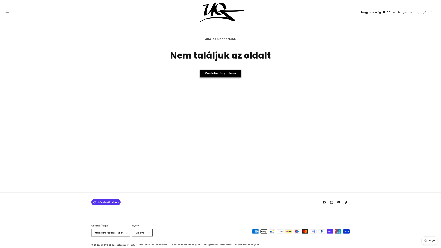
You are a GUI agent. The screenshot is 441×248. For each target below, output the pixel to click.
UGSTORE (106, 245)
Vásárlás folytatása (220, 73)
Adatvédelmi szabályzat (186, 244)
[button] (7, 12)
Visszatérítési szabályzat (154, 244)
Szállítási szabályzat (247, 244)
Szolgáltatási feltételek (218, 244)
